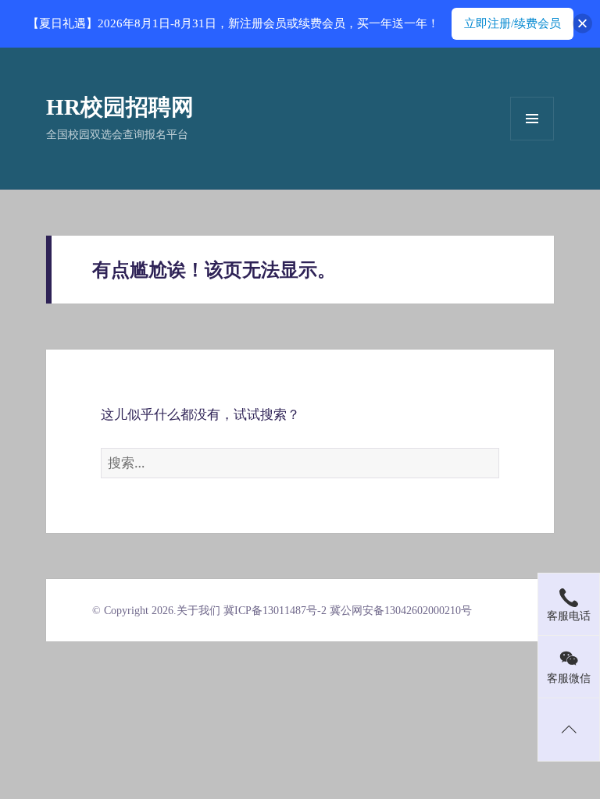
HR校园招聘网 (120, 106)
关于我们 (198, 610)
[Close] (582, 24)
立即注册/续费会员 (512, 23)
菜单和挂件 (532, 118)
